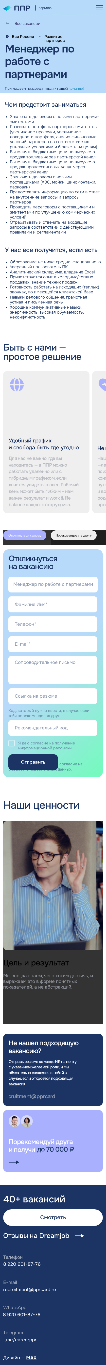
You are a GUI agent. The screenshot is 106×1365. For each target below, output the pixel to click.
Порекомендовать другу (74, 535)
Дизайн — (19, 1358)
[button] (99, 7)
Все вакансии (27, 23)
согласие (68, 764)
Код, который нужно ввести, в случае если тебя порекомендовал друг (48, 713)
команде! (76, 88)
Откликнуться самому (24, 535)
